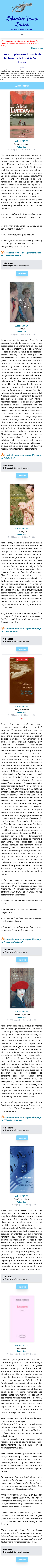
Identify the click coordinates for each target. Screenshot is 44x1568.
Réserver (22, 273)
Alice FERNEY (21, 141)
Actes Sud (21, 147)
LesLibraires (6, 75)
